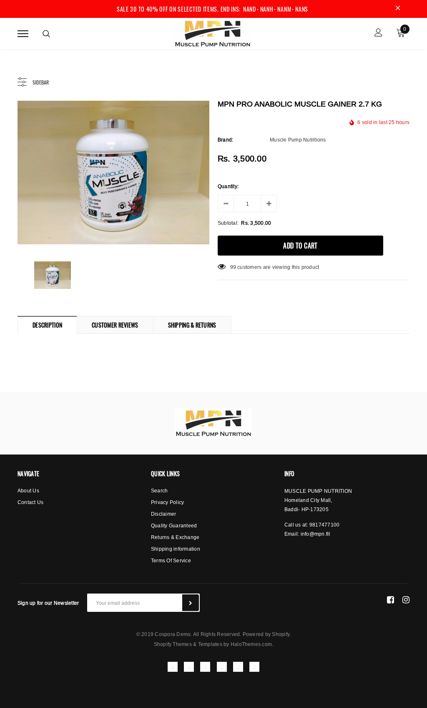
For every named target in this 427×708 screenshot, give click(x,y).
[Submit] (190, 602)
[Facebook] (390, 599)
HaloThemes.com (251, 644)
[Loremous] (213, 423)
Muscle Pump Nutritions (298, 140)
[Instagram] (405, 599)
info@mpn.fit (315, 534)
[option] (113, 172)
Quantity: (228, 186)
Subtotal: (228, 223)
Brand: (225, 140)
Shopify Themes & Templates (188, 644)
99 (233, 267)
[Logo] (212, 32)
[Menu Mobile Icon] (23, 33)
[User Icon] (378, 33)
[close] (398, 9)
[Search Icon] (46, 33)
